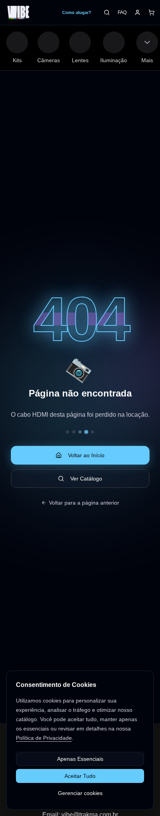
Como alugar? (76, 12)
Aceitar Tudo (80, 776)
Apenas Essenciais (80, 759)
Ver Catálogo (86, 478)
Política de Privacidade (44, 738)
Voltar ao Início (86, 455)
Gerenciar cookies (80, 793)
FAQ (122, 12)
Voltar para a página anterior (84, 503)
